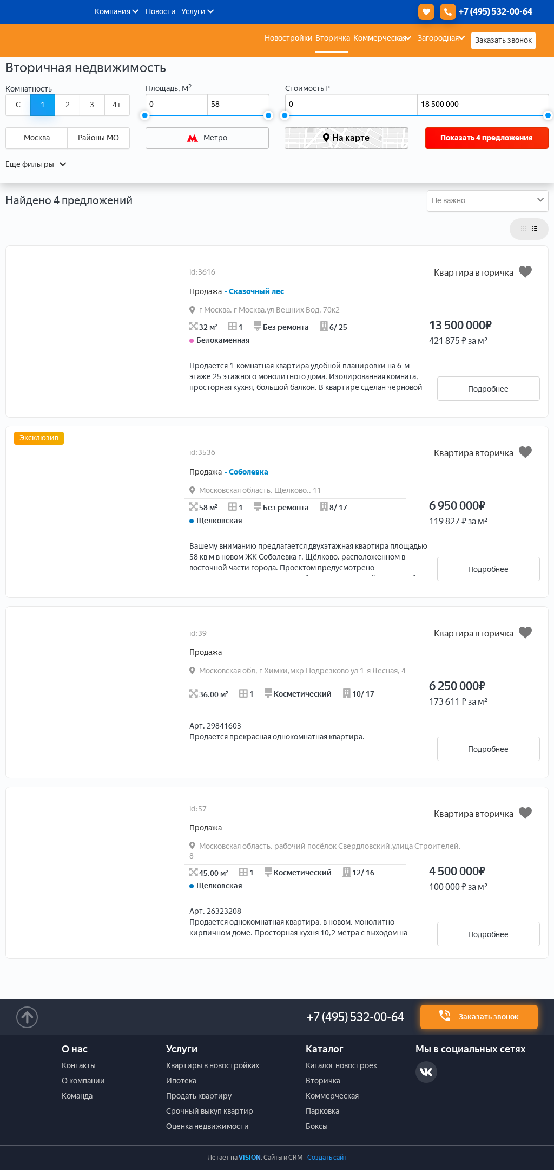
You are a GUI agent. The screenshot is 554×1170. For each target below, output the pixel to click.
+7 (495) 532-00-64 (355, 1017)
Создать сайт (327, 1157)
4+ (117, 104)
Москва (37, 137)
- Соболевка (246, 472)
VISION (250, 1157)
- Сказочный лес (254, 291)
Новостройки (289, 38)
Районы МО (98, 137)
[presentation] (138, 396)
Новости (161, 11)
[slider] (145, 115)
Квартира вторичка (473, 273)
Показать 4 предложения (486, 137)
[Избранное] (423, 12)
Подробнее (488, 389)
